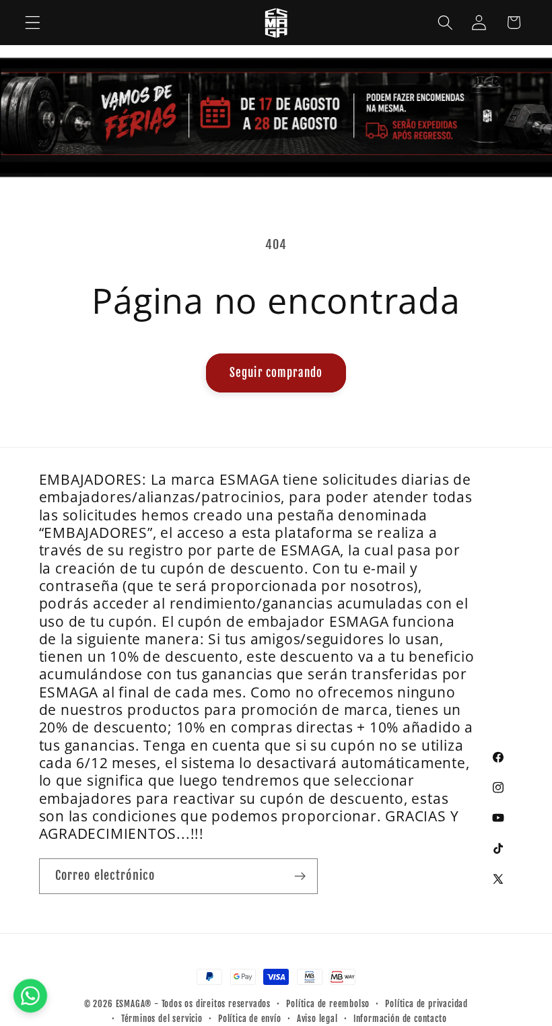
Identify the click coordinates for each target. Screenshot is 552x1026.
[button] (32, 22)
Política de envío (249, 1018)
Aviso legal (317, 1018)
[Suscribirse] (300, 876)
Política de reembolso (328, 1003)
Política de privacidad (426, 1003)
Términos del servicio (162, 1018)
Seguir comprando (276, 373)
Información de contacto (400, 1018)
